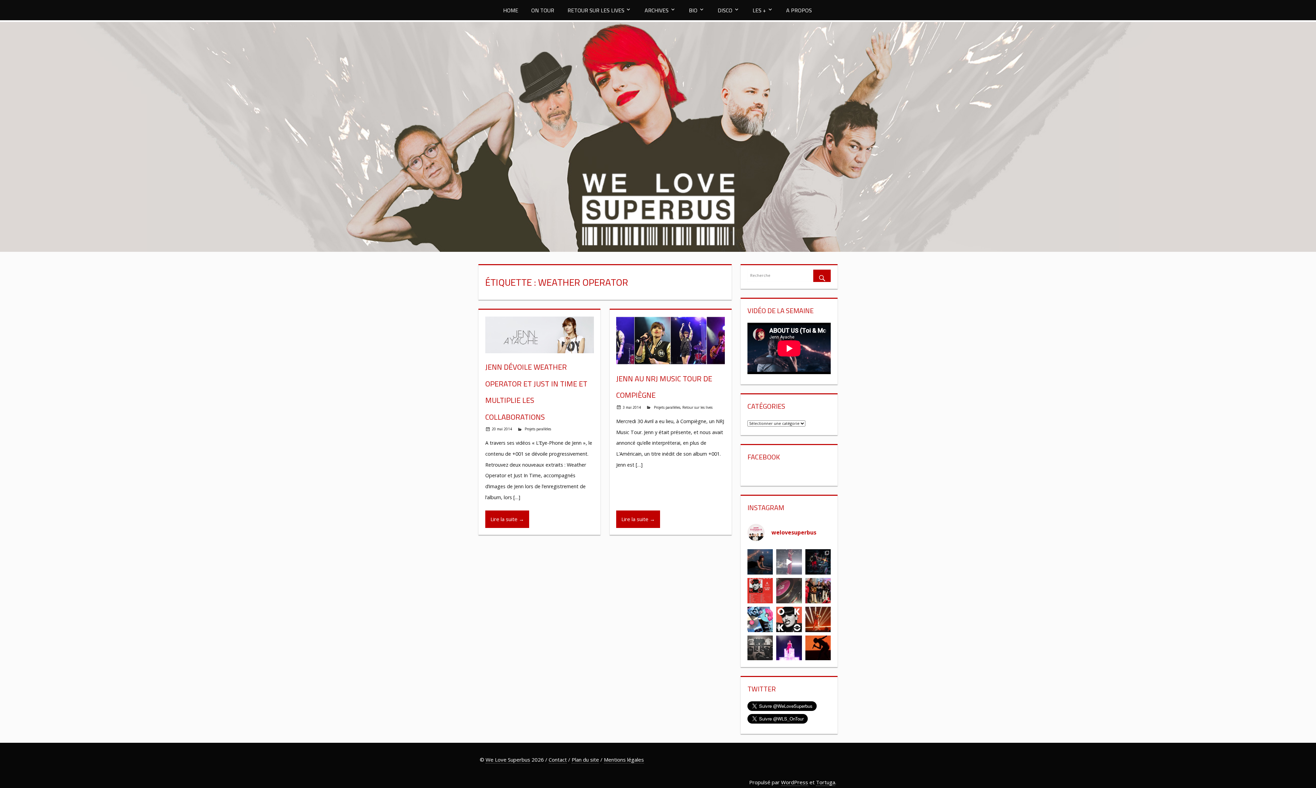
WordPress (794, 782)
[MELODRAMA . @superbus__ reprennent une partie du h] (789, 562)
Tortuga (825, 782)
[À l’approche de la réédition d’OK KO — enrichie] (789, 648)
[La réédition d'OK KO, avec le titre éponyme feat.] (789, 619)
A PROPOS (799, 10)
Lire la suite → (507, 519)
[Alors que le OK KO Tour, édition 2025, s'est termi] (818, 648)
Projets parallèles (538, 429)
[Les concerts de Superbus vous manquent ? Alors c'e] (818, 619)
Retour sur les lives (697, 407)
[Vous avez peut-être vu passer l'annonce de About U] (760, 562)
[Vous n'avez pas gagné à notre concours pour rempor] (789, 590)
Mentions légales (624, 759)
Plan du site (585, 759)
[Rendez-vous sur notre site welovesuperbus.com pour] (818, 590)
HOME (510, 10)
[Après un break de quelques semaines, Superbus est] (818, 562)
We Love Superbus (508, 759)
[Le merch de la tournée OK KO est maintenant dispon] (760, 648)
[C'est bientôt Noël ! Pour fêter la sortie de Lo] (760, 619)
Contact (558, 759)
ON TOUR (542, 10)
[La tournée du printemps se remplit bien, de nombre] (760, 590)
